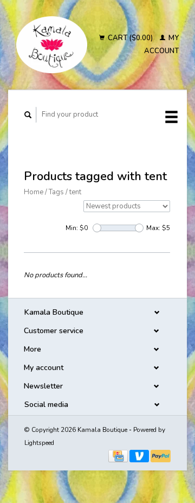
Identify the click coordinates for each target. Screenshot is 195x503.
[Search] (28, 115)
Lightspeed (39, 442)
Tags (56, 192)
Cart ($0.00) (130, 38)
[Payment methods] (118, 455)
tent (75, 192)
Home (33, 192)
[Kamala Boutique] (51, 44)
